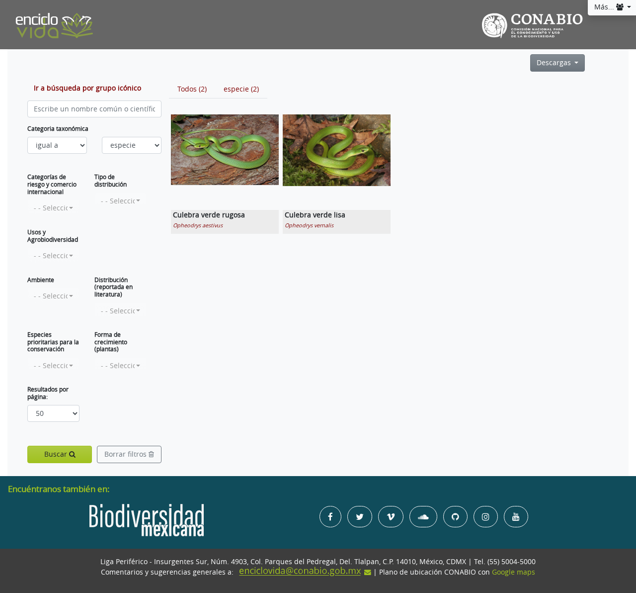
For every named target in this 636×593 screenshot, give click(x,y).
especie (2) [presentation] (241, 89)
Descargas (555, 62)
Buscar (56, 454)
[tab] (192, 89)
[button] (53, 207)
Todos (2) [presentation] (192, 89)
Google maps (513, 572)
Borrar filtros (126, 454)
